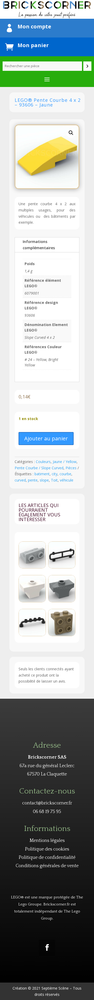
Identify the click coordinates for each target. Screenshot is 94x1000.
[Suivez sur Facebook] (47, 948)
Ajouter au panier (46, 438)
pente (33, 480)
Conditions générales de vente (47, 865)
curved (20, 480)
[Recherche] (87, 66)
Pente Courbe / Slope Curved (39, 467)
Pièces (71, 467)
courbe (65, 473)
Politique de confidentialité (47, 857)
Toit (54, 480)
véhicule (66, 480)
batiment (42, 473)
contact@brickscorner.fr (47, 803)
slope (44, 480)
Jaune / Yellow (65, 461)
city (54, 473)
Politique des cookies (47, 849)
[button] (71, 133)
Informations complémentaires (39, 244)
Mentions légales (47, 840)
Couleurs (43, 461)
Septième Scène (55, 988)
